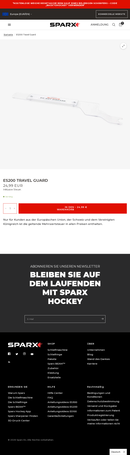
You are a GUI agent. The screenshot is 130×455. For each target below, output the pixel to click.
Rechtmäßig (95, 387)
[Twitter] (19, 353)
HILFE (51, 387)
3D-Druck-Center (19, 420)
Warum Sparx (16, 392)
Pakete (52, 359)
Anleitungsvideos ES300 (62, 402)
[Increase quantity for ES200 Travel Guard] (14, 208)
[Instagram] (26, 353)
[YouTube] (34, 354)
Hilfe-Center (55, 392)
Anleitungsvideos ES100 (62, 411)
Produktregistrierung (100, 415)
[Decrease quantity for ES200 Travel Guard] (5, 208)
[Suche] (113, 25)
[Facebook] (11, 353)
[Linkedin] (11, 361)
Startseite (8, 34)
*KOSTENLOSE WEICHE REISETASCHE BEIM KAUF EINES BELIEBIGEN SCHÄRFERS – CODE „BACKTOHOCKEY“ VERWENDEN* (65, 4)
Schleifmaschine (58, 349)
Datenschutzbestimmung (103, 401)
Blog (90, 354)
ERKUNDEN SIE (18, 387)
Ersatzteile (54, 377)
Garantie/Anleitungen (61, 415)
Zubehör (53, 368)
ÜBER (90, 344)
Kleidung (53, 372)
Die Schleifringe (17, 402)
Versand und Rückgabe (102, 405)
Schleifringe (55, 354)
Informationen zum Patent (103, 410)
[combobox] (118, 452)
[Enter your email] (102, 319)
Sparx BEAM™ (56, 363)
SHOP (51, 344)
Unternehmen (96, 349)
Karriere (92, 363)
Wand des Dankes (98, 359)
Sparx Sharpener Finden (23, 415)
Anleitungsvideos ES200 (62, 406)
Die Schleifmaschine (20, 397)
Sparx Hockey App (19, 411)
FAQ (50, 397)
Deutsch (115, 452)
